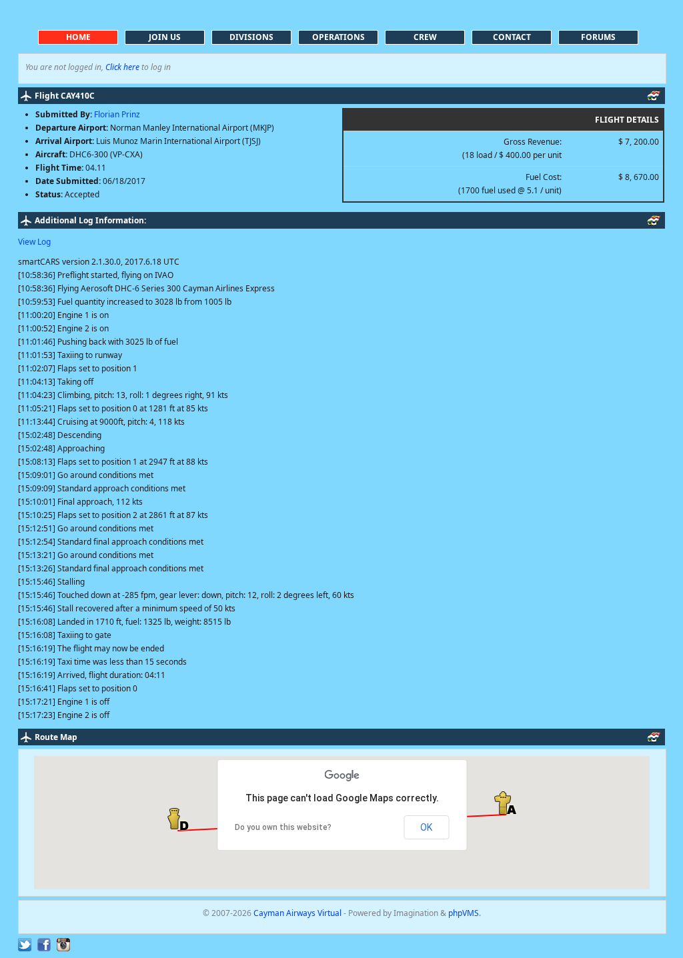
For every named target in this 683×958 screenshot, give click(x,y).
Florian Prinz (117, 114)
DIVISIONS (251, 37)
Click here (122, 67)
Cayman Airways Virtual (298, 913)
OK (426, 827)
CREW (425, 37)
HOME (78, 37)
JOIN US (165, 37)
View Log (34, 241)
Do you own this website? (283, 827)
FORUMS (598, 37)
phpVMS (463, 913)
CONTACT (512, 37)
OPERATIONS (338, 37)
